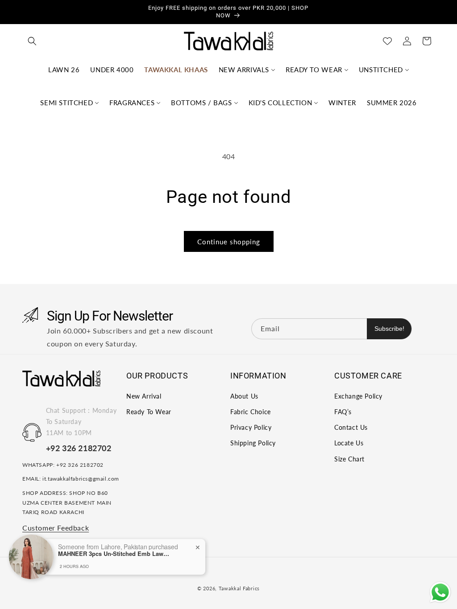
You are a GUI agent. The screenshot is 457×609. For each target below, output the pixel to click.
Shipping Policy (253, 443)
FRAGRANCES (131, 103)
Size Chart (349, 459)
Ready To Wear (148, 412)
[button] (32, 41)
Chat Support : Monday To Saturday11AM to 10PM (81, 421)
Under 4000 (111, 70)
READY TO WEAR (314, 70)
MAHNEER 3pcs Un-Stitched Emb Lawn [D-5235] (114, 553)
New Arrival (144, 396)
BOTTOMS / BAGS (201, 103)
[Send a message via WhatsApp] (440, 592)
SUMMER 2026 (392, 103)
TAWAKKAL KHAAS (176, 70)
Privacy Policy (250, 427)
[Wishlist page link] (387, 41)
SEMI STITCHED (66, 103)
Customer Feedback (55, 527)
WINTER (342, 103)
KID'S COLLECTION (280, 103)
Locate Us (348, 443)
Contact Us (351, 427)
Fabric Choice (250, 412)
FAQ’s (343, 412)
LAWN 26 (63, 70)
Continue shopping (228, 242)
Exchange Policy (358, 396)
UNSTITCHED (381, 70)
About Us (244, 396)
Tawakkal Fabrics (239, 588)
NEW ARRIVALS (244, 70)
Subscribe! (389, 328)
